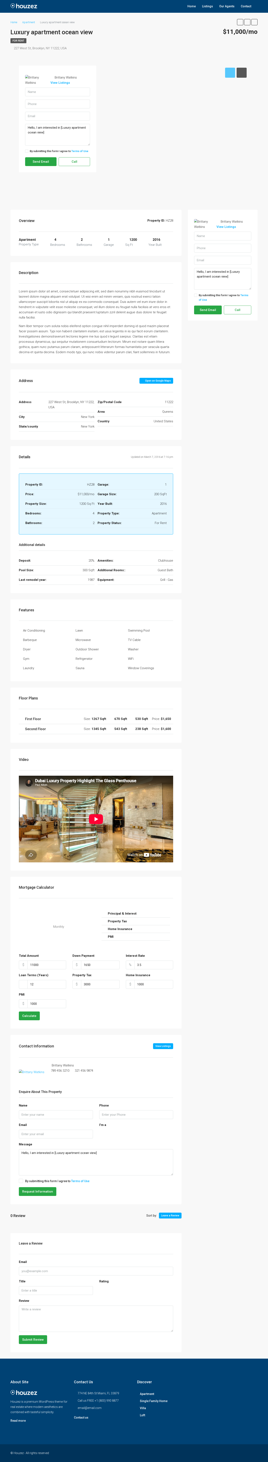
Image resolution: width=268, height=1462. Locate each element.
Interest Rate (135, 956)
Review (24, 1301)
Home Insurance (138, 975)
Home (191, 6)
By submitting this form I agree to (59, 151)
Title (22, 1281)
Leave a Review (170, 1215)
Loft (142, 1415)
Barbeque (30, 640)
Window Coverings (141, 668)
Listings (207, 6)
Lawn (79, 630)
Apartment (147, 1394)
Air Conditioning (34, 630)
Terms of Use (79, 151)
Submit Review (33, 1339)
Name (23, 1105)
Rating (104, 1281)
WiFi (131, 659)
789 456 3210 (60, 1070)
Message (25, 1144)
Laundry (28, 668)
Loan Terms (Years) (33, 975)
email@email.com (90, 1408)
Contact (246, 6)
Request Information (37, 1191)
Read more (18, 1420)
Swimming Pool (139, 630)
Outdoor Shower (87, 649)
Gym (26, 659)
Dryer (27, 649)
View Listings (60, 83)
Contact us (81, 1417)
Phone (104, 1105)
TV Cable (134, 640)
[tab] (230, 73)
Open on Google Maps (157, 380)
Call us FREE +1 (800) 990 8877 (98, 1400)
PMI (21, 994)
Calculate (29, 1016)
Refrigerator (84, 659)
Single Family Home (154, 1401)
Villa (143, 1408)
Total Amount (29, 956)
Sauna (80, 668)
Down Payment (83, 956)
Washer (133, 649)
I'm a (102, 1125)
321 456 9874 (84, 1070)
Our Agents (226, 6)
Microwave (83, 640)
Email (23, 1125)
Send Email (41, 162)
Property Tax (81, 975)
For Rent (18, 40)
